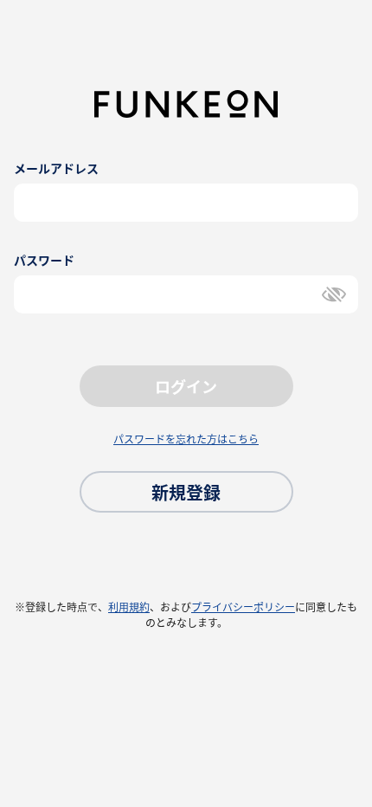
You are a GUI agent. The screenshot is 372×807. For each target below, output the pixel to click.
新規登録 (186, 492)
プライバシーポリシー (243, 607)
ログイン (186, 386)
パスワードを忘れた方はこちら (186, 439)
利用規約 (129, 607)
